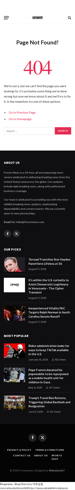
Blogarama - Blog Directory (16, 484)
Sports (57, 455)
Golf (55, 458)
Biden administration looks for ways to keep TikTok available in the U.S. (48, 350)
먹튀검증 (37, 484)
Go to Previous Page (22, 112)
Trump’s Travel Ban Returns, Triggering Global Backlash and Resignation (49, 402)
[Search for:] (29, 130)
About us (41, 455)
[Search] (69, 17)
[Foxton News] (37, 17)
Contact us (21, 455)
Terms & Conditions (49, 449)
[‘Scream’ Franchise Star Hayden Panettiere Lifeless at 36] (14, 264)
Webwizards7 (57, 470)
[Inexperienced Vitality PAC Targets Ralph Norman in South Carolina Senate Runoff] (14, 313)
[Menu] (6, 17)
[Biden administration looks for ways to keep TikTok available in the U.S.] (14, 350)
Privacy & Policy (19, 449)
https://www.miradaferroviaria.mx (48, 488)
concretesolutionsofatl (14, 488)
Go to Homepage (20, 119)
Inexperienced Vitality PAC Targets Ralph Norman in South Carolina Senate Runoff (49, 312)
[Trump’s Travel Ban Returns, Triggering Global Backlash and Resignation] (14, 403)
